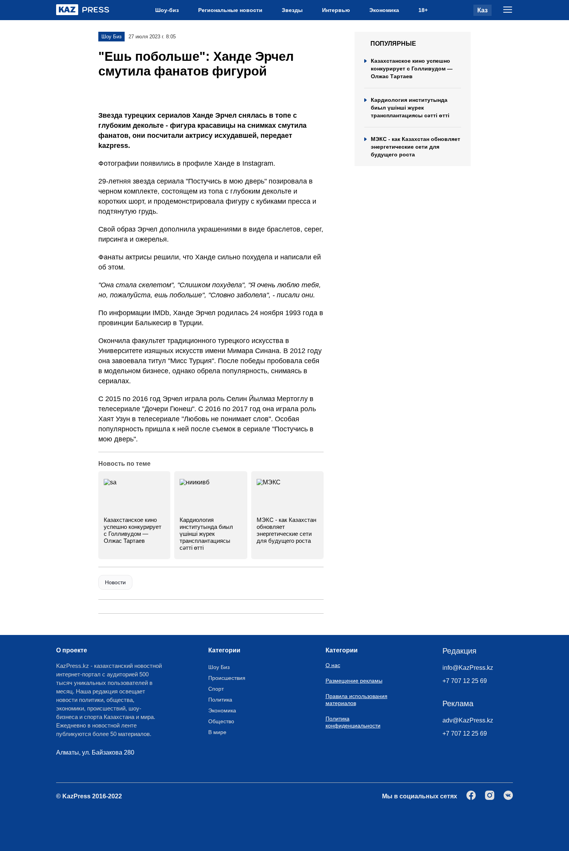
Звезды (292, 10)
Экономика (384, 10)
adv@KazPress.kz (467, 720)
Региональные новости (230, 10)
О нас (333, 665)
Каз (482, 10)
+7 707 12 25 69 (464, 681)
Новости (115, 582)
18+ (423, 10)
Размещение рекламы (354, 681)
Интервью (336, 10)
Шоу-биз (167, 10)
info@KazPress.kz (467, 667)
